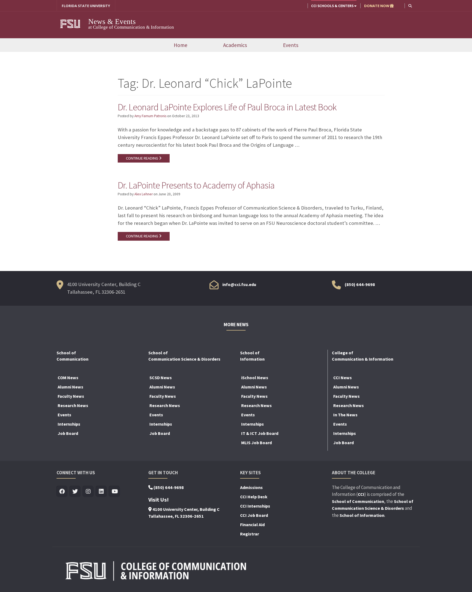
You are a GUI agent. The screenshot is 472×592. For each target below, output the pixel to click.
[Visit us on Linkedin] (101, 491)
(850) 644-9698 (360, 284)
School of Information (362, 515)
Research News (73, 405)
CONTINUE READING (142, 158)
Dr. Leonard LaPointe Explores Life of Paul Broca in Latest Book (227, 107)
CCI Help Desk (253, 496)
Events (290, 45)
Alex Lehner (143, 194)
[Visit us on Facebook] (62, 491)
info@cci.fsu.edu (239, 284)
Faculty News (71, 396)
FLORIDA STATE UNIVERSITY (86, 5)
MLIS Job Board (256, 442)
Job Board (68, 433)
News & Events (112, 21)
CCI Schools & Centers (332, 5)
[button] (410, 5)
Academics (235, 45)
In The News (345, 414)
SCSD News (160, 377)
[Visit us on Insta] (88, 491)
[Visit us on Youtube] (114, 491)
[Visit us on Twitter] (75, 491)
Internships (69, 424)
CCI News (342, 377)
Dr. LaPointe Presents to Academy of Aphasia (196, 185)
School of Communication (358, 501)
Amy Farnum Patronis (150, 116)
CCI (361, 494)
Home (180, 45)
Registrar (249, 534)
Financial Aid (252, 524)
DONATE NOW (377, 5)
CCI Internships (255, 506)
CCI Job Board (254, 515)
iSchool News (254, 377)
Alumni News (70, 387)
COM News (68, 377)
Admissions (251, 487)
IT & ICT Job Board (259, 433)
